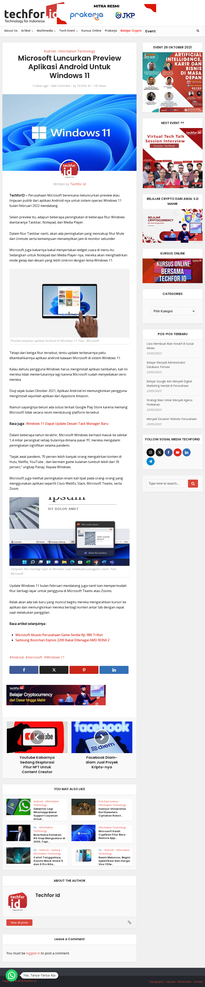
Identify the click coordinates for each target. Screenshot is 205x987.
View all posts (19, 922)
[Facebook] (169, 452)
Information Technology (76, 51)
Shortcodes (184, 981)
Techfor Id (83, 86)
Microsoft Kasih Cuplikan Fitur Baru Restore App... (112, 834)
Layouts (170, 981)
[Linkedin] (187, 452)
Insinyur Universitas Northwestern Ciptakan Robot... (112, 812)
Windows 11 (55, 657)
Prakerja (111, 31)
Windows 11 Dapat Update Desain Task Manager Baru (67, 423)
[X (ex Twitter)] (160, 452)
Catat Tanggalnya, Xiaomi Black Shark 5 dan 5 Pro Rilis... (48, 861)
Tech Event (67, 31)
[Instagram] (151, 452)
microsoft (35, 657)
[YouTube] (178, 452)
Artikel (25, 31)
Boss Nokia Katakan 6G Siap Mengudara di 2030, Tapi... (49, 838)
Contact (198, 981)
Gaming (55, 850)
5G (35, 827)
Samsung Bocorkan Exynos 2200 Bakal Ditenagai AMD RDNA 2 (62, 640)
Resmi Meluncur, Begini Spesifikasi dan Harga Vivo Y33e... (114, 861)
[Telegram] (151, 461)
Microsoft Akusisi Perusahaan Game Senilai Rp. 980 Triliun (59, 635)
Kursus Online (91, 31)
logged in (33, 953)
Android (50, 51)
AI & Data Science (108, 801)
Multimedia (45, 31)
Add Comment (60, 86)
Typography (156, 981)
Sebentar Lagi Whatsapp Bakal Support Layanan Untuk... (45, 814)
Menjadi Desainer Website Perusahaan (172, 419)
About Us (11, 31)
